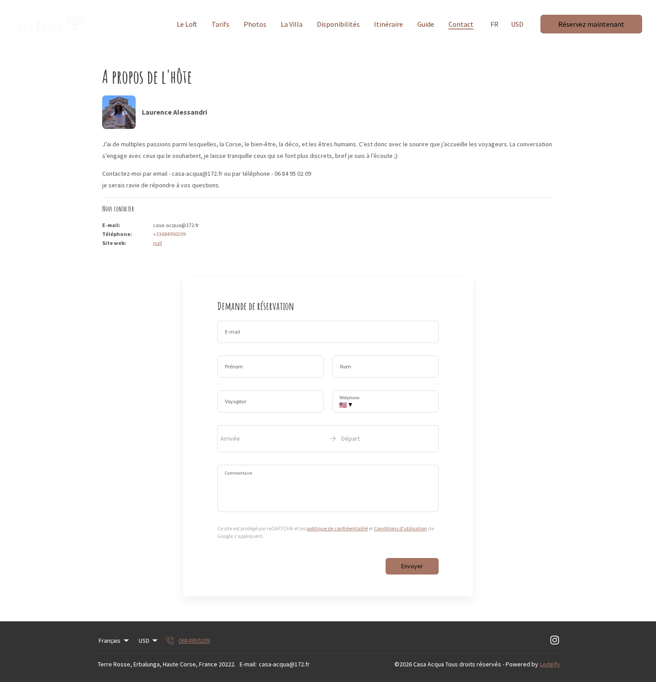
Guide (425, 24)
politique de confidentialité (337, 528)
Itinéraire (388, 24)
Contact (460, 24)
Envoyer (412, 566)
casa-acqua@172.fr (284, 664)
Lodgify (550, 664)
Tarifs (220, 24)
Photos (255, 24)
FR (494, 24)
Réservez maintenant (591, 24)
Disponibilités (338, 24)
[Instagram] (554, 640)
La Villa (292, 24)
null (157, 243)
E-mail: (248, 664)
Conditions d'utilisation (400, 528)
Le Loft (187, 24)
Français (109, 641)
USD (517, 24)
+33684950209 (169, 234)
